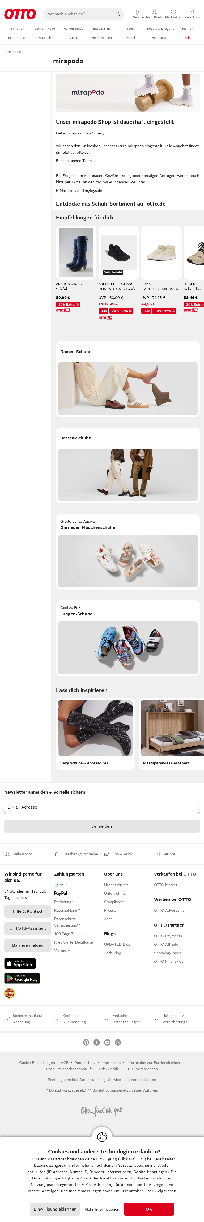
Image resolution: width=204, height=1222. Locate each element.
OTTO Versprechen (141, 1069)
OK (149, 1209)
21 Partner (57, 1159)
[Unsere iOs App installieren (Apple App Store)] (20, 963)
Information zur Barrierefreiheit (153, 1062)
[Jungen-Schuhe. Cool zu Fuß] (128, 638)
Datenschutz (85, 1062)
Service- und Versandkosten (132, 1079)
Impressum (111, 1062)
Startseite (12, 51)
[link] (9, 993)
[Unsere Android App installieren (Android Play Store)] (22, 978)
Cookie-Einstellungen (37, 1062)
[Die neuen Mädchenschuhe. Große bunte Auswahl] (128, 552)
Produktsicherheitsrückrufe (69, 1069)
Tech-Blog (112, 953)
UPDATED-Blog (117, 944)
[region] (102, 1179)
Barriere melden (27, 945)
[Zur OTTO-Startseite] (20, 14)
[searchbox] (78, 14)
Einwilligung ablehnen (55, 1209)
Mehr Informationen (102, 1209)
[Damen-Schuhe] (128, 379)
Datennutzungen (48, 1165)
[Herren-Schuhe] (128, 465)
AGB (65, 1062)
